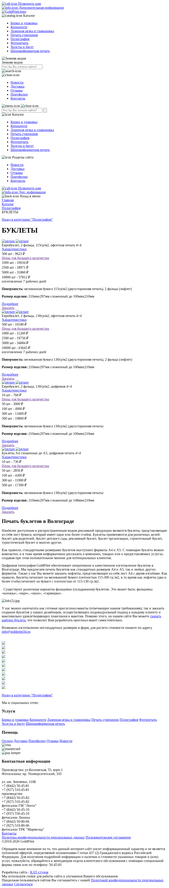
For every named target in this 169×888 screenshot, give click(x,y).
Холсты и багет (22, 47)
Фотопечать (19, 43)
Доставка (17, 86)
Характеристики (14, 249)
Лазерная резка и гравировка (32, 31)
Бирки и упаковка (24, 23)
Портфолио (19, 94)
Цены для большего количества (25, 258)
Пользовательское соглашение (108, 837)
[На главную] (14, 11)
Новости (17, 82)
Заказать (8, 308)
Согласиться (23, 884)
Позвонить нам (29, 4)
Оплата (7, 741)
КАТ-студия (39, 872)
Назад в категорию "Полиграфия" (27, 219)
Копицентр (19, 27)
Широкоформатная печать (30, 51)
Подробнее (10, 304)
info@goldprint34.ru (16, 631)
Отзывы (17, 90)
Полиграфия (20, 39)
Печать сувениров (24, 35)
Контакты (18, 98)
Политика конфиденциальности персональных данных (43, 837)
